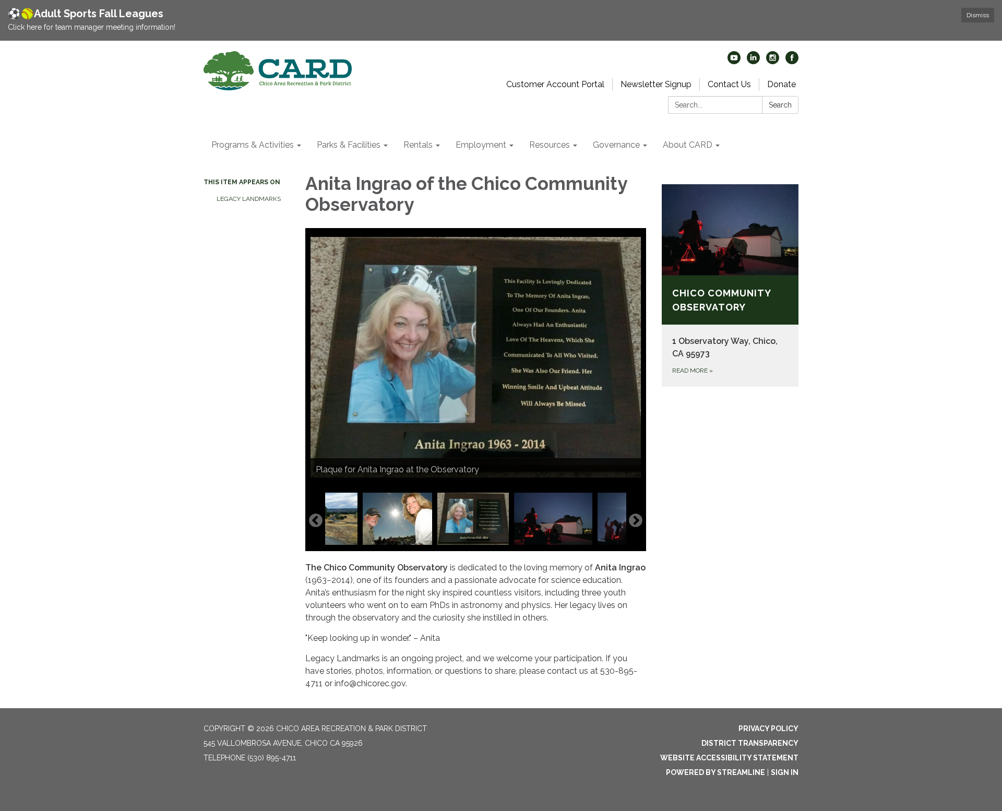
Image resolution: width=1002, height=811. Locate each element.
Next (635, 521)
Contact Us (729, 84)
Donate (781, 84)
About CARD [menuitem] (687, 145)
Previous (316, 521)
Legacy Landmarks (249, 198)
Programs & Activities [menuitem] (252, 145)
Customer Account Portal (555, 84)
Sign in (784, 772)
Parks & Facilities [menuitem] (348, 145)
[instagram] (772, 61)
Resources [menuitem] (549, 145)
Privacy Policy (768, 728)
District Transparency (749, 743)
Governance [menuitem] (616, 145)
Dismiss (978, 15)
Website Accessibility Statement (729, 758)
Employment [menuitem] (481, 145)
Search (780, 105)
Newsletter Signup (656, 84)
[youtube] (734, 61)
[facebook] (791, 61)
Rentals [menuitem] (418, 145)
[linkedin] (753, 61)
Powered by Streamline (715, 772)
